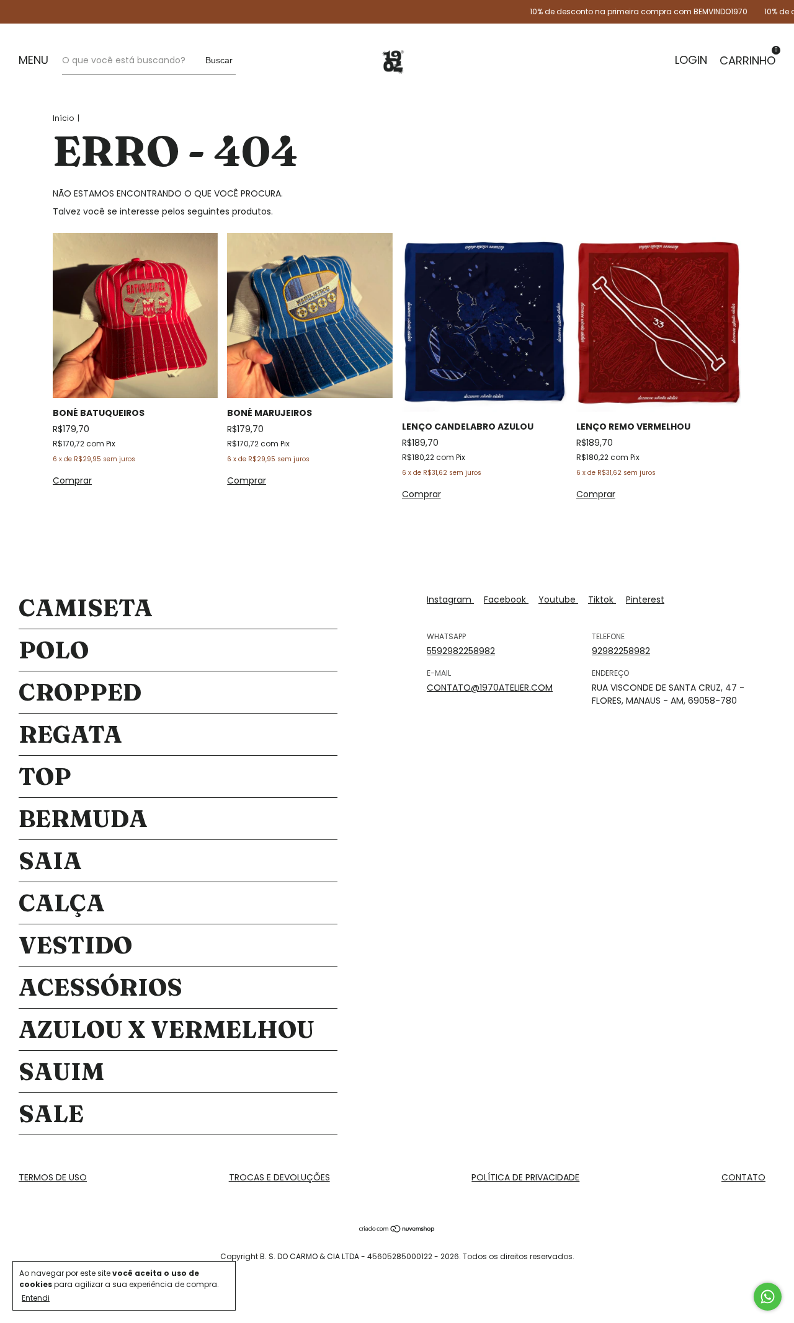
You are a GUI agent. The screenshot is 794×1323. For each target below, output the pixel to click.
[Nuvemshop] (397, 1230)
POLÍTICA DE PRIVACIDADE (525, 1177)
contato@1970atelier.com (490, 687)
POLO (54, 650)
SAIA (50, 860)
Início (63, 118)
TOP (45, 776)
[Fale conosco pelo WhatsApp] (768, 1297)
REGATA (70, 734)
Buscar (219, 60)
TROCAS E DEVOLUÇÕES (279, 1177)
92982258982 (621, 651)
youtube (558, 599)
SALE (51, 1113)
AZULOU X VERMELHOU (166, 1029)
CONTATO (743, 1177)
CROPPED (80, 692)
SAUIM (61, 1071)
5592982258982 (461, 651)
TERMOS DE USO (53, 1177)
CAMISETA (86, 607)
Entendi (36, 1298)
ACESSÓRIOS (100, 987)
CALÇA (62, 903)
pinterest (645, 599)
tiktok (602, 599)
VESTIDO (75, 945)
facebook (506, 599)
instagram (450, 599)
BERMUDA (83, 818)
